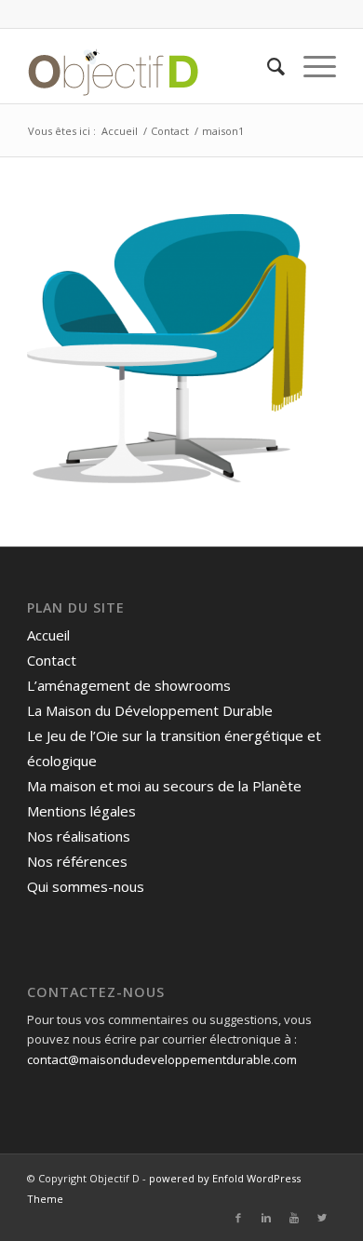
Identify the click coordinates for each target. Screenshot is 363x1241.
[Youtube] (294, 1218)
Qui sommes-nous (85, 886)
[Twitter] (322, 1218)
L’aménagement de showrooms (129, 685)
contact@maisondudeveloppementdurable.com (162, 1059)
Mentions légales (81, 811)
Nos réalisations (78, 836)
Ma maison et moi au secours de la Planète (164, 785)
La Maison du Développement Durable (150, 710)
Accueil (119, 131)
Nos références (77, 861)
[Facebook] (238, 1218)
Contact (170, 131)
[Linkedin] (266, 1218)
